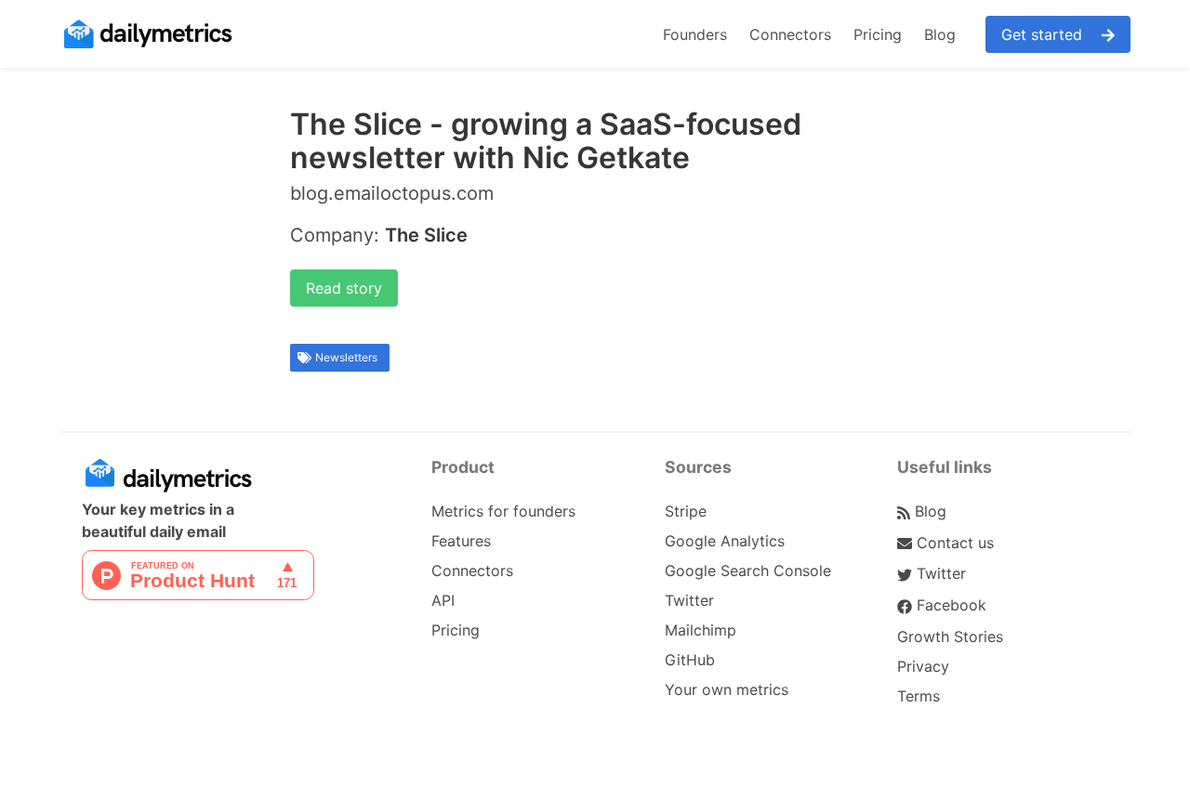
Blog (940, 34)
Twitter (689, 600)
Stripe (686, 511)
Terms (918, 696)
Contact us (953, 542)
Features (461, 540)
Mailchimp (700, 630)
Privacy (923, 666)
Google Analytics (725, 540)
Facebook (949, 605)
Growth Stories (950, 636)
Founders (695, 34)
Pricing (877, 34)
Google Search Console (748, 570)
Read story (344, 288)
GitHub (690, 659)
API (443, 600)
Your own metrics (726, 689)
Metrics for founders (503, 511)
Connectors (790, 34)
